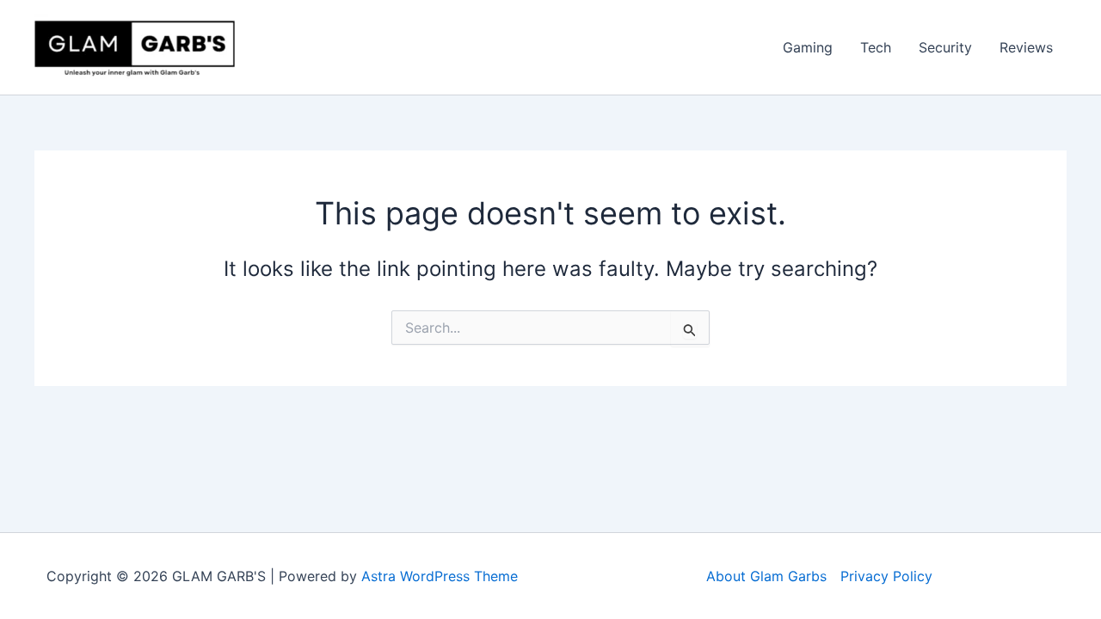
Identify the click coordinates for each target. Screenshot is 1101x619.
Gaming (808, 47)
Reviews (1026, 47)
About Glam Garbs (766, 576)
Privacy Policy (886, 576)
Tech (875, 47)
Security (945, 47)
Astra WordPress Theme (439, 576)
